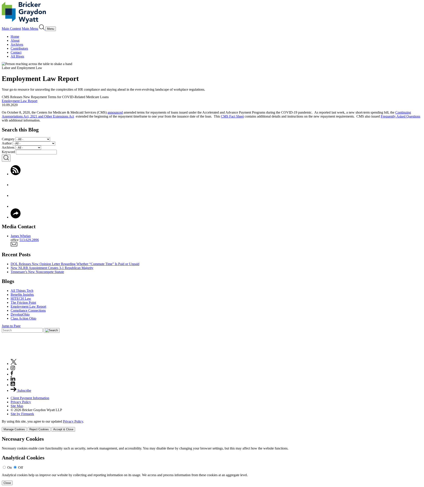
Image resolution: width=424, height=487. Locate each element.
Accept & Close (63, 429)
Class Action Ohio (23, 318)
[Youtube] (13, 385)
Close (7, 483)
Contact (16, 52)
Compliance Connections (28, 310)
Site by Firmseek (22, 414)
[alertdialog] (212, 460)
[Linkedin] (13, 379)
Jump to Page (11, 326)
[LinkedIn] (16, 206)
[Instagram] (13, 369)
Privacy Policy (21, 402)
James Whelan (21, 236)
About (15, 40)
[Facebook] (16, 185)
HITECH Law (21, 298)
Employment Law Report (19, 101)
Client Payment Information (30, 398)
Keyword (8, 152)
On (9, 467)
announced (115, 112)
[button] (16, 217)
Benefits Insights (22, 294)
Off (20, 467)
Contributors (19, 48)
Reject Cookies (39, 429)
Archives (17, 44)
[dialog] (212, 426)
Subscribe (24, 390)
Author (7, 143)
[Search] (42, 28)
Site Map (17, 406)
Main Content (11, 28)
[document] (212, 460)
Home (15, 36)
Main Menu (30, 28)
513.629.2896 (29, 240)
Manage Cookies (14, 429)
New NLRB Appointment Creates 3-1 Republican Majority (52, 268)
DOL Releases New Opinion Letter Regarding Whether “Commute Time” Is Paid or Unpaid (75, 264)
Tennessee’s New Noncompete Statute (37, 272)
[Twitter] (16, 195)
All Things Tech (22, 290)
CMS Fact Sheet (232, 116)
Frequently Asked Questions (400, 116)
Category (8, 139)
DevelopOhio (20, 314)
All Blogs (17, 56)
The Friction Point (23, 302)
